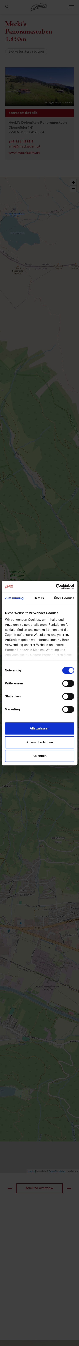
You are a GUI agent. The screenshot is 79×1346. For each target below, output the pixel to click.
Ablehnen (39, 756)
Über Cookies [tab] (64, 598)
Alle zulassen (39, 728)
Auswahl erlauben (39, 742)
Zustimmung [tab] (14, 598)
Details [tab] (39, 598)
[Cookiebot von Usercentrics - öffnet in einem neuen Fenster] (56, 586)
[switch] (68, 685)
